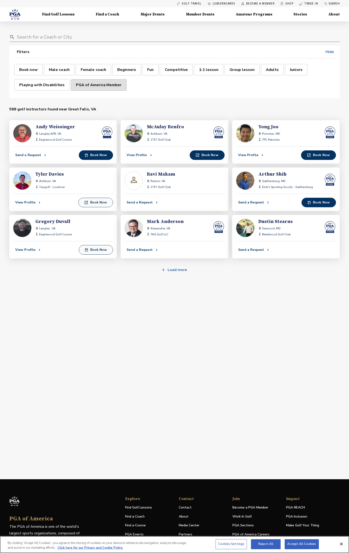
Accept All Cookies (301, 544)
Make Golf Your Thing (302, 525)
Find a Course (135, 525)
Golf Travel (192, 3)
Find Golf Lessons (58, 14)
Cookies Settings (231, 544)
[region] (174, 544)
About (334, 14)
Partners (185, 534)
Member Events (200, 14)
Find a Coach (107, 14)
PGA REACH (295, 507)
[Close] (341, 544)
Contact (185, 507)
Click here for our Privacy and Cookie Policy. (90, 548)
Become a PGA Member (250, 507)
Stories (300, 14)
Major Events (153, 14)
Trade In (308, 3)
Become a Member (260, 3)
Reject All (265, 544)
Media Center (189, 525)
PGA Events (134, 534)
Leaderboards (224, 3)
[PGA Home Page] (15, 14)
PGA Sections (243, 525)
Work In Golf (242, 516)
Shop (286, 3)
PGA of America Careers (250, 534)
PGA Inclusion (296, 516)
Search (334, 3)
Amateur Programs (254, 14)
